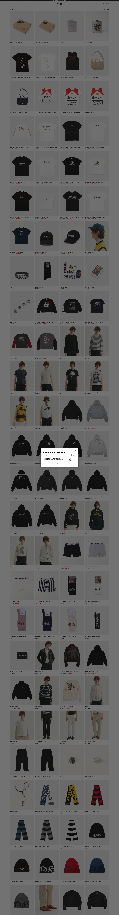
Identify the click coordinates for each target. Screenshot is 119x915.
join (74, 455)
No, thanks (59, 464)
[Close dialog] (76, 450)
